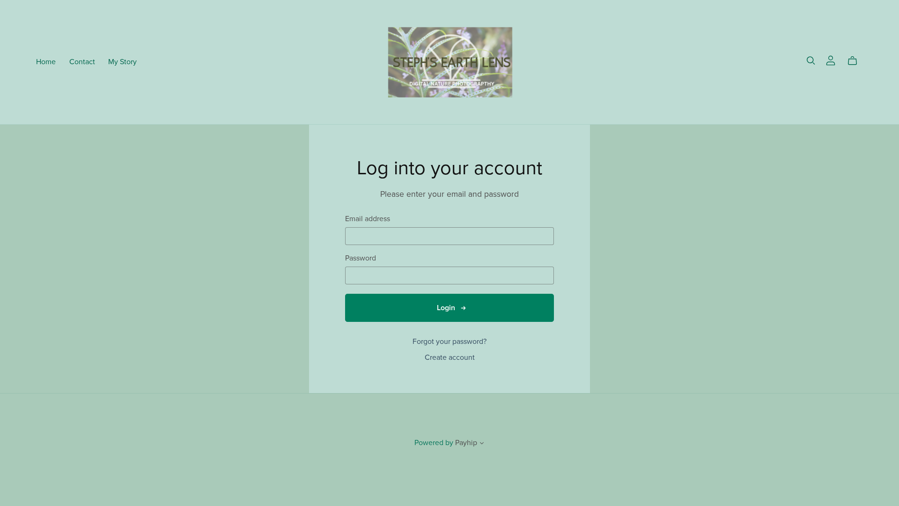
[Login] (830, 60)
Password (360, 258)
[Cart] (856, 61)
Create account (450, 357)
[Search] (811, 60)
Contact (82, 62)
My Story (122, 62)
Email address (367, 219)
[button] (482, 444)
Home (46, 62)
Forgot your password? (449, 341)
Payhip (466, 442)
